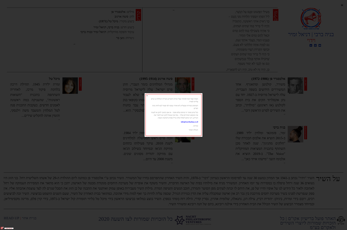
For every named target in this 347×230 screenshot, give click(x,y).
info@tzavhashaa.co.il (189, 122)
